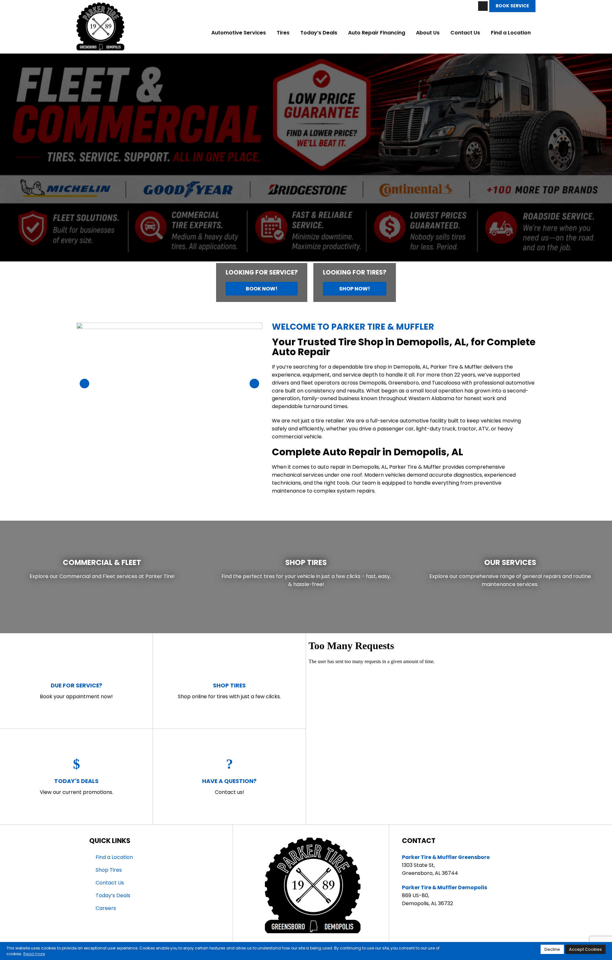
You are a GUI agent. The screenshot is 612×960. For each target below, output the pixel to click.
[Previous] (14, 160)
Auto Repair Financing (376, 32)
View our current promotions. (76, 786)
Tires (283, 32)
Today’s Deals (318, 32)
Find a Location (511, 32)
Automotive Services (238, 32)
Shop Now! (354, 288)
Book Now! (262, 288)
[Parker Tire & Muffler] (100, 6)
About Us (428, 32)
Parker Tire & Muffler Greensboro (446, 857)
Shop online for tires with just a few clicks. (229, 690)
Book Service (512, 6)
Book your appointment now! (76, 690)
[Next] (598, 160)
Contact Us (465, 32)
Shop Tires (109, 870)
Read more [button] (34, 953)
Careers (106, 908)
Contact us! (229, 786)
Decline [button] (552, 949)
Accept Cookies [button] (585, 949)
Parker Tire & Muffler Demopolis (444, 887)
